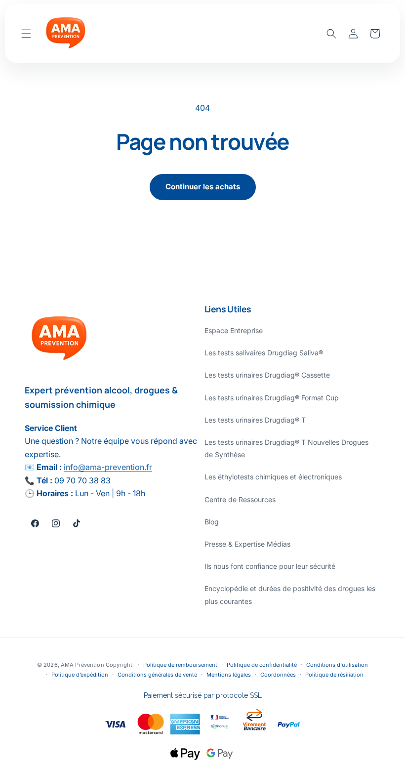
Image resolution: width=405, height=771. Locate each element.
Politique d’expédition (79, 674)
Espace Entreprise (233, 330)
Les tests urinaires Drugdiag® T (255, 420)
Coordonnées (278, 674)
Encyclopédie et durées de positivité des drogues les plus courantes (289, 594)
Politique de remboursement (180, 664)
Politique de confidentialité (262, 664)
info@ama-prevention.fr (108, 467)
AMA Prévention (83, 664)
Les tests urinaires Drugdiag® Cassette (267, 375)
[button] (26, 33)
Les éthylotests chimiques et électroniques (273, 476)
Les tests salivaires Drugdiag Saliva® (263, 352)
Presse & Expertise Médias (247, 544)
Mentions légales (228, 674)
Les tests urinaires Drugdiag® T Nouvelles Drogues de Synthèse (286, 448)
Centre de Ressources (240, 499)
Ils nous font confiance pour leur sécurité (269, 566)
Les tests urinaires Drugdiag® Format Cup (271, 397)
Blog (211, 521)
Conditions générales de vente (157, 674)
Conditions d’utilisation (337, 664)
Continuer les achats (202, 186)
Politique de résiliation (334, 674)
